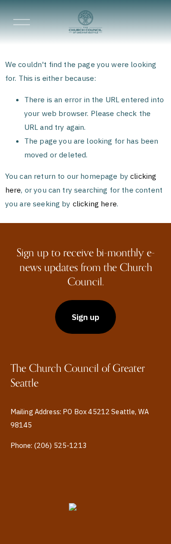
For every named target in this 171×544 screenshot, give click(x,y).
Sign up (85, 316)
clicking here (95, 203)
